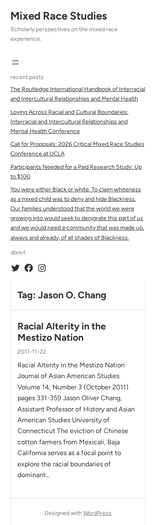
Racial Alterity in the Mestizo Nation (61, 332)
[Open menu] (15, 62)
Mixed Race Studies (58, 15)
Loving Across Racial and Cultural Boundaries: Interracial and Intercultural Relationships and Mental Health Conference (69, 122)
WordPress (97, 513)
